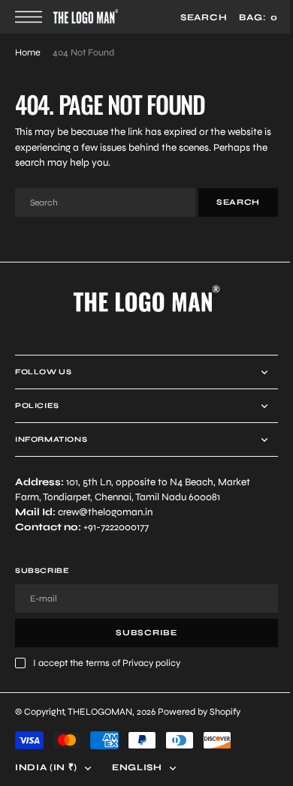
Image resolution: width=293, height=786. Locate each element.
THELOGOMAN (100, 711)
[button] (32, 16)
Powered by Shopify (199, 711)
